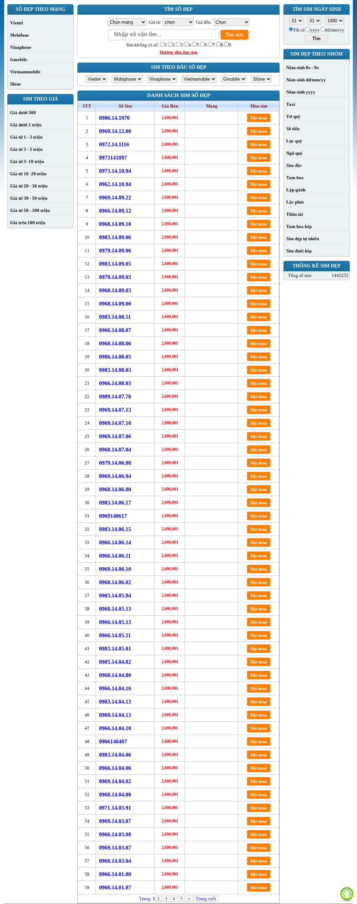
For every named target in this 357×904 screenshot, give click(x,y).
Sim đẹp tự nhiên (302, 238)
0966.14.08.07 (115, 330)
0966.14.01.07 (115, 887)
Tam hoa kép (299, 226)
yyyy (315, 29)
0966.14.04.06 (115, 768)
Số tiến (292, 128)
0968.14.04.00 (115, 795)
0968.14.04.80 (115, 675)
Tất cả (299, 29)
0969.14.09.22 (115, 197)
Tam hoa (295, 177)
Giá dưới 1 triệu (25, 124)
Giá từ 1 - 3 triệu (26, 137)
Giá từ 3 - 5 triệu (26, 149)
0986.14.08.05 (115, 357)
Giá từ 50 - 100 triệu (30, 210)
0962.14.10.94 (115, 184)
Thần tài (294, 214)
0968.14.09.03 (115, 290)
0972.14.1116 (114, 144)
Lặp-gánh (295, 189)
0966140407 (113, 741)
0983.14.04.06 (115, 755)
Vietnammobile (25, 71)
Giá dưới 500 (23, 112)
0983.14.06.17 (115, 503)
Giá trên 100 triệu (27, 222)
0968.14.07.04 (115, 450)
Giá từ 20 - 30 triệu (28, 186)
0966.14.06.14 (115, 542)
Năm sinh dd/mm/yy (306, 79)
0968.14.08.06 (115, 343)
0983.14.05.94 (115, 595)
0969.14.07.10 (115, 423)
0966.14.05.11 (115, 635)
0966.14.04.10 (115, 728)
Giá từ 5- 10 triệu (27, 161)
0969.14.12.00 (115, 131)
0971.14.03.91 (115, 808)
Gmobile (18, 59)
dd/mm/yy (334, 29)
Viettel (16, 22)
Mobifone (19, 35)
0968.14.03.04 (115, 861)
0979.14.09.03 (115, 277)
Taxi (290, 104)
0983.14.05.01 (115, 649)
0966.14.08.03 (115, 383)
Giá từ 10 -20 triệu (28, 173)
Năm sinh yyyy (301, 92)
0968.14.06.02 (115, 582)
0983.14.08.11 (115, 317)
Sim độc (294, 165)
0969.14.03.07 (115, 848)
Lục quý (294, 141)
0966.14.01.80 (115, 874)
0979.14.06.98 (115, 463)
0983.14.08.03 (115, 370)
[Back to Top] (347, 893)
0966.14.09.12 (115, 211)
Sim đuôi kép (299, 250)
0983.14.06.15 (115, 529)
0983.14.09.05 (115, 264)
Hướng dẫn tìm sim (178, 52)
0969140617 (113, 516)
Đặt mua (258, 117)
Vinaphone (20, 47)
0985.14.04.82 (115, 662)
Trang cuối (206, 898)
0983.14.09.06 (115, 237)
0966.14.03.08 (115, 834)
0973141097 (113, 158)
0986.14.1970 (114, 118)
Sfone (15, 84)
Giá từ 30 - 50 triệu (28, 198)
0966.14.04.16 (115, 688)
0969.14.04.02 (115, 781)
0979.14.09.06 (115, 250)
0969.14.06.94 (115, 476)
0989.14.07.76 (115, 396)
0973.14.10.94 (115, 171)
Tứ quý (293, 116)
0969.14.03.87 (115, 821)
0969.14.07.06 (115, 436)
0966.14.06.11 (115, 556)
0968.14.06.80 (115, 489)
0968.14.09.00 (115, 304)
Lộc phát (295, 202)
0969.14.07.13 (115, 410)
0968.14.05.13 (115, 609)
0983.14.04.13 (115, 702)
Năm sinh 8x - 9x (302, 67)
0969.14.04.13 (115, 715)
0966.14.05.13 (115, 622)
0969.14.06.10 (115, 569)
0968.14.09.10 (115, 224)
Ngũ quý (294, 153)
